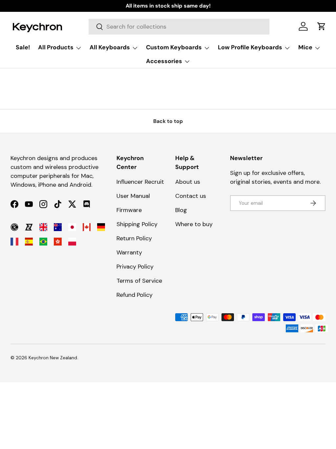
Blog (181, 210)
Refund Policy (134, 295)
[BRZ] (43, 241)
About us (187, 182)
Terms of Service (139, 281)
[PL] (72, 241)
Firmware (129, 210)
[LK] (29, 227)
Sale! (23, 47)
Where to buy (194, 224)
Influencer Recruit (140, 182)
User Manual (133, 196)
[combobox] (179, 27)
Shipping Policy (137, 224)
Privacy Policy (135, 267)
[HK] (58, 241)
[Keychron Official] (14, 227)
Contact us (190, 196)
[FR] (14, 241)
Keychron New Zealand (53, 358)
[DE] (101, 227)
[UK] (43, 227)
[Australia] (58, 227)
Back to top (168, 121)
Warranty (129, 252)
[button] (321, 26)
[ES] (29, 241)
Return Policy (134, 238)
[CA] (86, 227)
